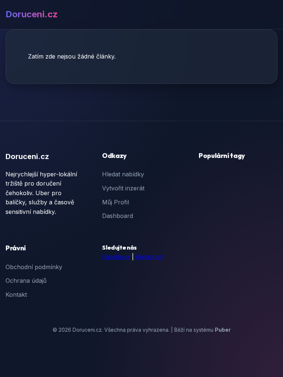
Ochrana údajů (26, 280)
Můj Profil (115, 202)
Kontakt (16, 294)
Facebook (116, 256)
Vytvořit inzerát (123, 188)
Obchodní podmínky (34, 267)
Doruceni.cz (32, 14)
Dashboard (117, 215)
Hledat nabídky (123, 174)
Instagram (150, 256)
